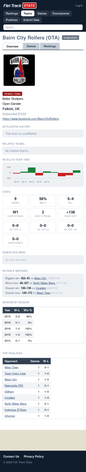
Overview (12, 46)
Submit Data (31, 20)
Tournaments (60, 13)
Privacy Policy (34, 456)
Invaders (41, 288)
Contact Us (11, 456)
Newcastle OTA (14, 385)
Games (42, 13)
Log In (79, 5)
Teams (28, 13)
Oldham (9, 391)
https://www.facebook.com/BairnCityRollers (31, 119)
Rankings (12, 13)
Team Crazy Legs (15, 373)
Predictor (12, 20)
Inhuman (10, 416)
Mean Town (44, 293)
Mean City (40, 278)
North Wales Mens (44, 283)
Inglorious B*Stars (16, 410)
